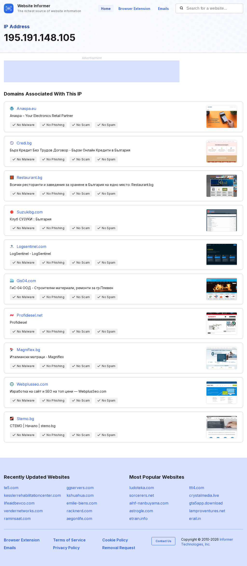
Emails (163, 9)
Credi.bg (24, 143)
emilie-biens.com (82, 503)
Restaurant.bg (29, 177)
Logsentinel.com (31, 246)
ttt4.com (196, 487)
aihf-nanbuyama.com (148, 503)
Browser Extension (134, 9)
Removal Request (118, 547)
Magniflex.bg (28, 349)
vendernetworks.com (23, 510)
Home (106, 9)
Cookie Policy (115, 540)
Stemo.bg (25, 418)
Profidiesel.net (29, 315)
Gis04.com (26, 280)
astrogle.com (141, 510)
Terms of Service (69, 540)
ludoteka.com (141, 487)
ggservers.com (80, 487)
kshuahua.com (80, 495)
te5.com (11, 487)
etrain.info (138, 518)
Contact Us (163, 541)
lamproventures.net (207, 510)
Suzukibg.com (30, 212)
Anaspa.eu (26, 108)
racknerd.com (79, 510)
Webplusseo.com (32, 384)
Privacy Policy (66, 547)
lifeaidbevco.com (19, 503)
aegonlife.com (79, 518)
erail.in (195, 518)
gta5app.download (206, 503)
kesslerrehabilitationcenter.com (32, 495)
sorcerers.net (141, 495)
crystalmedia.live (204, 495)
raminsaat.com (17, 518)
